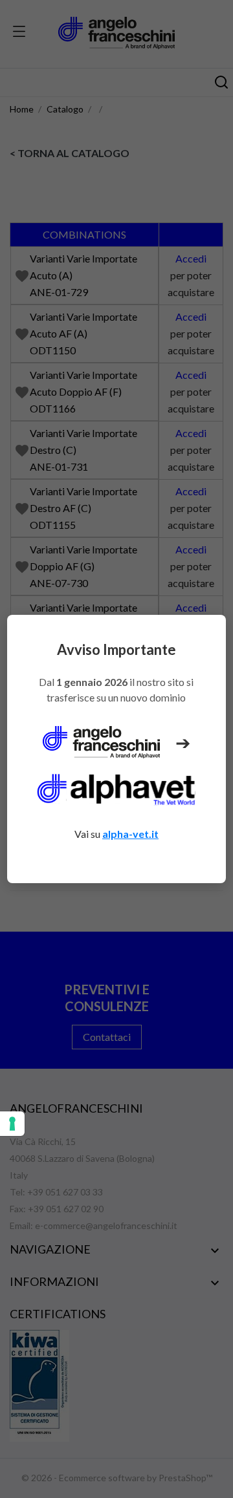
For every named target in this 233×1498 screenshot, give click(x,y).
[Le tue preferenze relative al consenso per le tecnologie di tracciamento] (12, 1123)
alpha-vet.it (130, 834)
